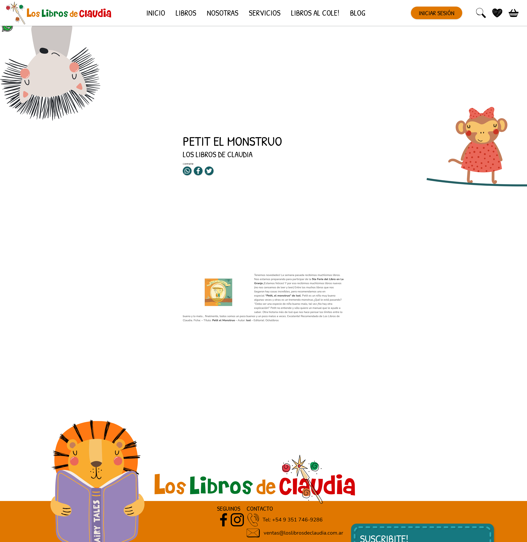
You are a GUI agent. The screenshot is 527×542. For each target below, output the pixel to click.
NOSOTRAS (222, 13)
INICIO (155, 13)
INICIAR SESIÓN (436, 13)
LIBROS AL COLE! (315, 13)
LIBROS (186, 13)
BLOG (357, 13)
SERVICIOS (265, 13)
